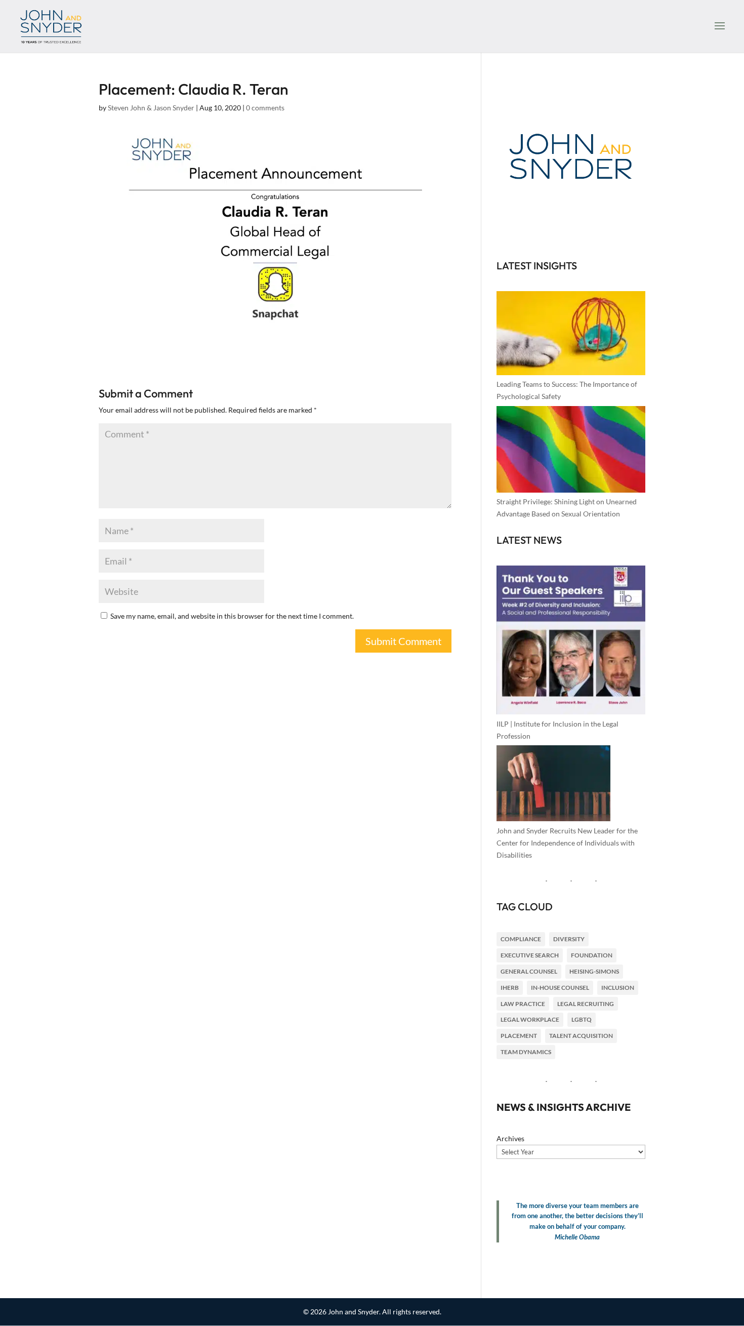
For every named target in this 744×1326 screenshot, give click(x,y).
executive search (530, 955)
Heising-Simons (594, 971)
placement (519, 1035)
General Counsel (529, 971)
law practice (523, 1004)
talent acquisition (581, 1035)
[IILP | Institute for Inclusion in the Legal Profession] (571, 642)
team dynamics (526, 1052)
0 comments (265, 107)
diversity (569, 939)
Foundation (591, 955)
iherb (510, 987)
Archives (510, 1138)
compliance (521, 939)
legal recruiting (585, 1004)
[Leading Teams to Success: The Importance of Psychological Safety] (571, 334)
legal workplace (530, 1019)
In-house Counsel (560, 987)
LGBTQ (581, 1019)
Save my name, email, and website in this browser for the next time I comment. (232, 616)
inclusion (617, 987)
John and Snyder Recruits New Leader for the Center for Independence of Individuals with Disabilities (567, 842)
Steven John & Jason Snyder (151, 107)
